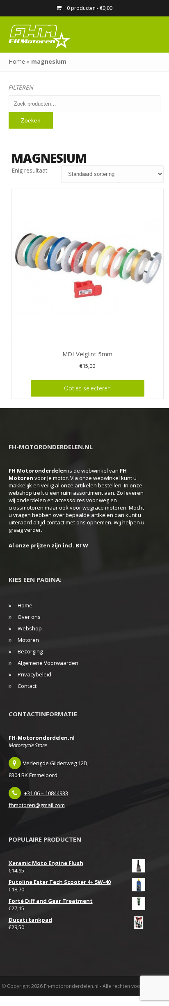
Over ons (29, 617)
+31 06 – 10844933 (46, 793)
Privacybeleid (34, 674)
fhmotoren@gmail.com (37, 805)
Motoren (28, 640)
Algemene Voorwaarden (48, 663)
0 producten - (89, 8)
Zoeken (31, 120)
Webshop (30, 628)
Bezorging (30, 651)
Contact (27, 686)
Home (17, 61)
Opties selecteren (87, 388)
